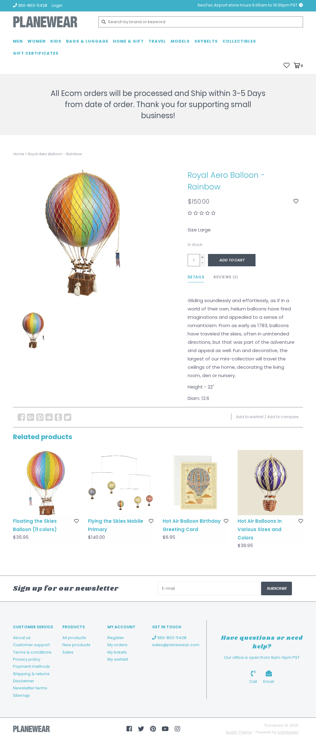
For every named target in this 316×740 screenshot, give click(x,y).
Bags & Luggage (87, 41)
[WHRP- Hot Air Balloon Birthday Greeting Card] (195, 482)
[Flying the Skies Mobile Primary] (121, 482)
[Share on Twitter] (67, 417)
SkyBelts (206, 41)
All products (74, 638)
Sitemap (21, 695)
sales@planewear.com (175, 645)
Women (36, 41)
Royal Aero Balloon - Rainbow (54, 153)
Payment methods (31, 666)
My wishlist (117, 659)
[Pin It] (40, 417)
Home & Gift (128, 41)
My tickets (117, 652)
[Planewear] (51, 22)
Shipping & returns (31, 674)
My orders (117, 645)
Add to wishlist (250, 416)
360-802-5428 (171, 638)
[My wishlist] (286, 65)
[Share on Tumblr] (58, 417)
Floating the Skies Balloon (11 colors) (35, 525)
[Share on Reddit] (49, 417)
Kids (55, 41)
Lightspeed (288, 732)
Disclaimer (23, 681)
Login (57, 5)
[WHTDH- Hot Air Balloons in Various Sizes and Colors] (270, 482)
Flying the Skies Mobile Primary (115, 525)
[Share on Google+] (30, 417)
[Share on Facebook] (21, 417)
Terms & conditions (32, 652)
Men (18, 41)
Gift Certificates (36, 53)
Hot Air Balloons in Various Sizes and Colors (260, 529)
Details (196, 277)
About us (22, 638)
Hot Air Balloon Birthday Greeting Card (192, 525)
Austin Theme (239, 732)
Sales (67, 652)
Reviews (226, 277)
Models (180, 41)
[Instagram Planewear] (177, 729)
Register (115, 638)
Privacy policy (26, 659)
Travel (157, 41)
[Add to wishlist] (295, 201)
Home (18, 153)
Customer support (31, 645)
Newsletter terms (30, 688)
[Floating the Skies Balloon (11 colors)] (46, 482)
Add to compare (282, 416)
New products (76, 645)
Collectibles (239, 41)
